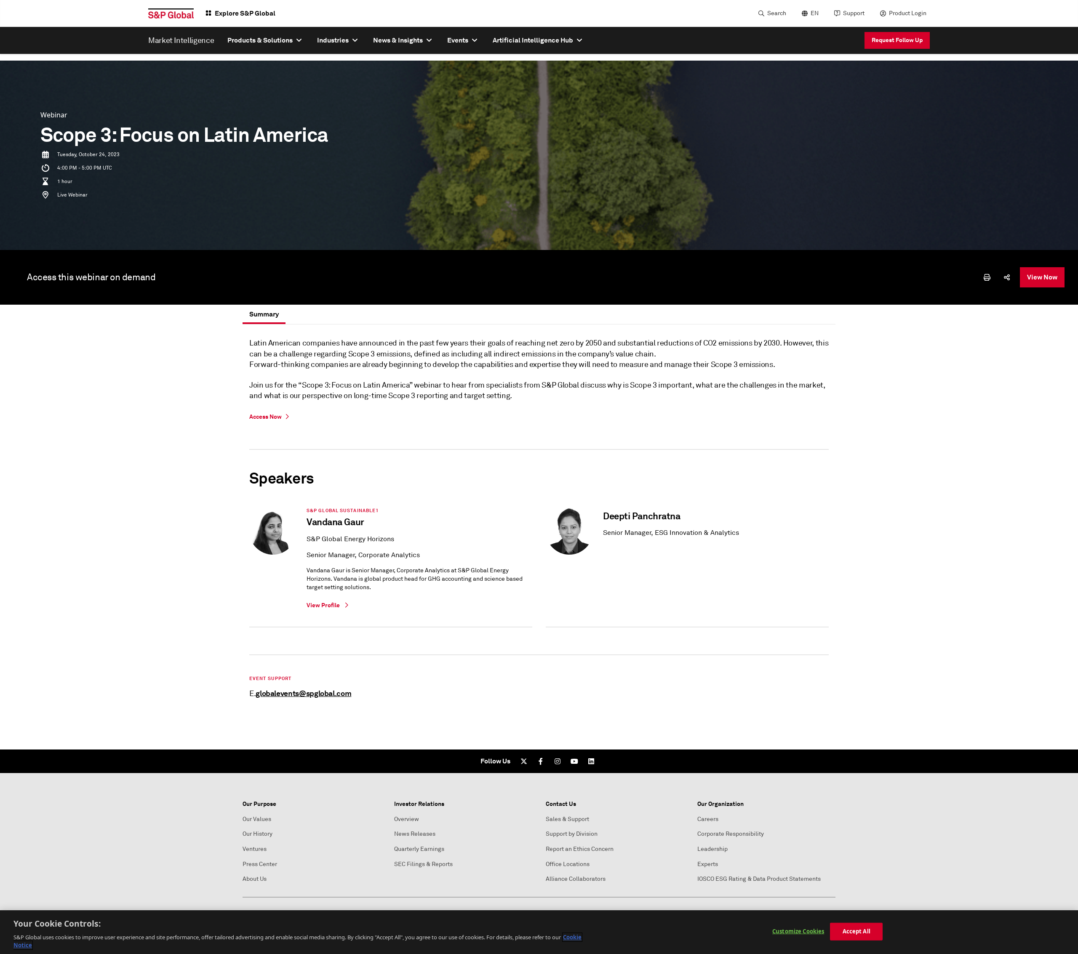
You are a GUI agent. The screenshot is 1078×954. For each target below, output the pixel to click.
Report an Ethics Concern (580, 849)
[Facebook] (540, 761)
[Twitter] (524, 761)
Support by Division (572, 833)
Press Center (260, 864)
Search (776, 13)
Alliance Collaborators (576, 878)
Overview (406, 819)
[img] (987, 277)
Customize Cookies (798, 931)
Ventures (255, 849)
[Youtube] (574, 761)
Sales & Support (567, 819)
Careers (707, 819)
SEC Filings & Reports (423, 864)
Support (854, 13)
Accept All (856, 931)
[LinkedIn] (591, 761)
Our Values (257, 819)
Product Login (907, 13)
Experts (707, 864)
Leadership (712, 849)
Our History (257, 833)
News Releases (414, 833)
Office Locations (568, 864)
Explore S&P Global (245, 13)
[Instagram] (557, 761)
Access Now (265, 416)
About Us (255, 878)
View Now (1042, 277)
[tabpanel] (539, 520)
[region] (539, 932)
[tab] (264, 314)
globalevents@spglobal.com (303, 693)
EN (815, 13)
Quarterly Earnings (419, 849)
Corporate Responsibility (730, 833)
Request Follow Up (897, 40)
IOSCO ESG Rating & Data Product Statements (759, 878)
